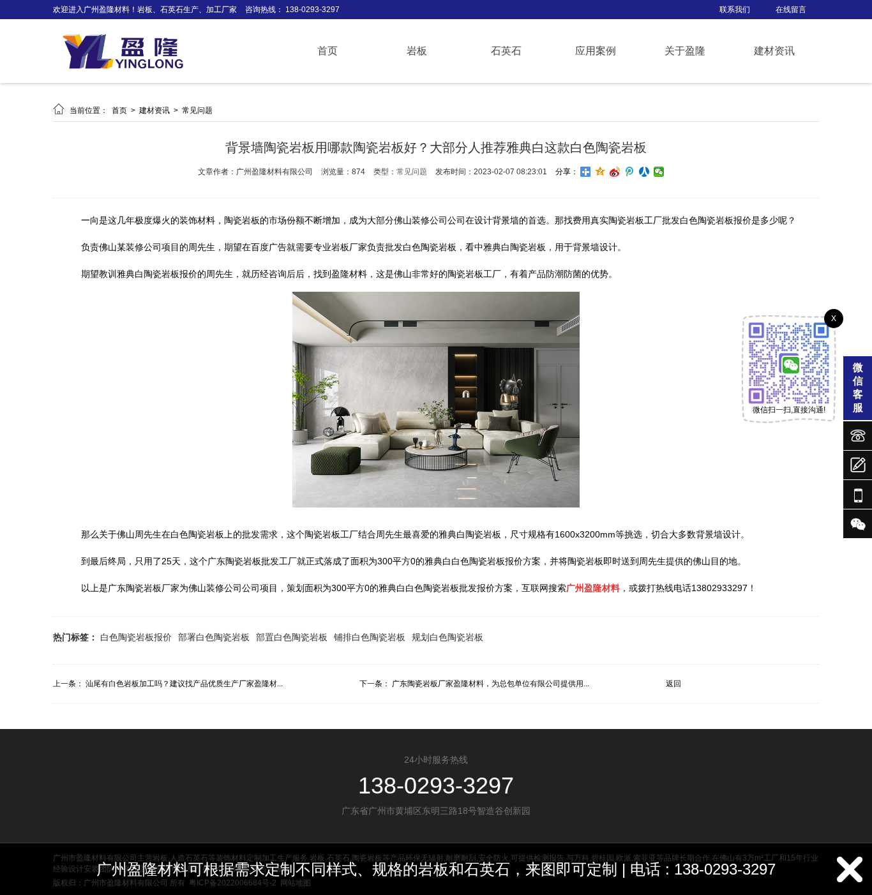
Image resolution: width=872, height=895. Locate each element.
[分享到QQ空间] (600, 172)
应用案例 (595, 50)
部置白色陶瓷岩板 (291, 637)
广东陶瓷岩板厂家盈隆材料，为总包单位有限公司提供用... (490, 683)
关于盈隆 (685, 50)
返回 (673, 683)
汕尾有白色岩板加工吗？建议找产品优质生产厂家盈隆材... (184, 683)
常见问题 (197, 110)
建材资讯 (774, 50)
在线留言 (791, 9)
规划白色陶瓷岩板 (447, 637)
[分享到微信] (659, 172)
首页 (327, 50)
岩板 (417, 50)
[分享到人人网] (644, 172)
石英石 (506, 50)
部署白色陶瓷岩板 (214, 637)
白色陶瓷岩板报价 (136, 637)
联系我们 (734, 9)
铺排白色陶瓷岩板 (369, 637)
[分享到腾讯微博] (629, 172)
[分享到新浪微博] (615, 172)
